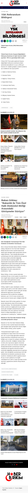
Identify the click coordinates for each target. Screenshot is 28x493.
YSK (11, 107)
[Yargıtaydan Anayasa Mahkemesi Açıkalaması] (14, 388)
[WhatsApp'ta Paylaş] (7, 41)
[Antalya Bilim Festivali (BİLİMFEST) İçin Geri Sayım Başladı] (20, 140)
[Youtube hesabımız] (16, 464)
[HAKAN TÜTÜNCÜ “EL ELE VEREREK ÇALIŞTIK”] (7, 159)
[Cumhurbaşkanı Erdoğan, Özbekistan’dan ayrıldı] (20, 405)
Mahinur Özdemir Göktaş (7, 371)
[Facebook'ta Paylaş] (2, 41)
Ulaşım (16, 374)
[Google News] (24, 41)
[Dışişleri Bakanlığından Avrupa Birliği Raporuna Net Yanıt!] (14, 443)
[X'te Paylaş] (5, 41)
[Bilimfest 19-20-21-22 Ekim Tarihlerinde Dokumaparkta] (14, 179)
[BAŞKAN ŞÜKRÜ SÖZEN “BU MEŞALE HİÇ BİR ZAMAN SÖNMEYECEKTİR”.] (14, 121)
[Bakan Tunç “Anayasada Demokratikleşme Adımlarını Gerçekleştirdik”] (7, 423)
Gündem (16, 217)
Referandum (5, 107)
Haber (25, 21)
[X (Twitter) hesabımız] (14, 464)
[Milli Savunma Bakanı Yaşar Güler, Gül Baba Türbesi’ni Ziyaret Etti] (20, 423)
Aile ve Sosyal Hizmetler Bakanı (9, 368)
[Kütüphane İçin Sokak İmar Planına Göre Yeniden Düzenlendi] (20, 159)
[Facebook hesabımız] (12, 464)
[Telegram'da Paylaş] (10, 41)
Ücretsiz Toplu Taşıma (7, 374)
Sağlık (25, 217)
